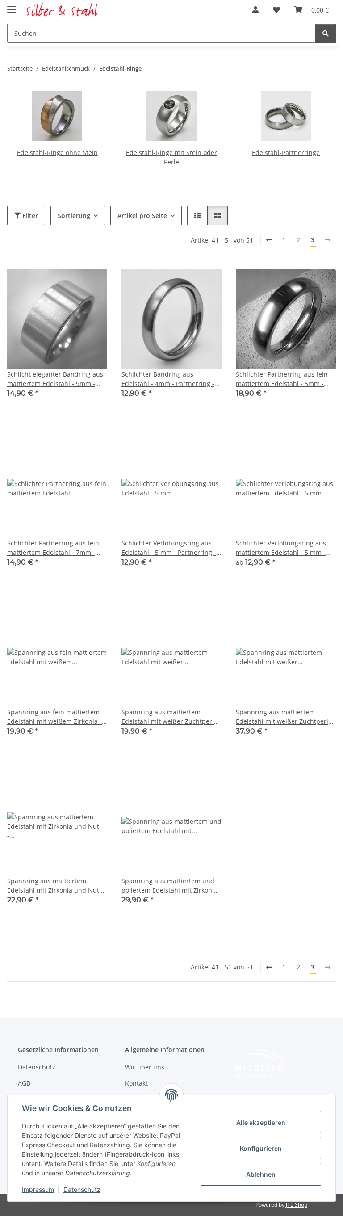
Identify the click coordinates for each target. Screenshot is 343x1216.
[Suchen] (325, 33)
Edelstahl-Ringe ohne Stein (57, 152)
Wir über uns (144, 1067)
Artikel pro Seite (142, 215)
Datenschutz (81, 1189)
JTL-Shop (296, 1204)
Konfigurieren (261, 1148)
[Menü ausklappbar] (11, 5)
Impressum (38, 1189)
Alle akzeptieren (260, 1122)
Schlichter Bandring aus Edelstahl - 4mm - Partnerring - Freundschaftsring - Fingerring (167, 379)
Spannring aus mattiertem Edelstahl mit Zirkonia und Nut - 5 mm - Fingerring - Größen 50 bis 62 (55, 885)
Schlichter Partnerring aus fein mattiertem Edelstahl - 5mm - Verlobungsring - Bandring (282, 379)
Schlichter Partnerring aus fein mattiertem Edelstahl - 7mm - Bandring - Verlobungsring (53, 548)
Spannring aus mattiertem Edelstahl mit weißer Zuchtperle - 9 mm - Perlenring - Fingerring (286, 717)
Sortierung (74, 215)
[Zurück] (269, 239)
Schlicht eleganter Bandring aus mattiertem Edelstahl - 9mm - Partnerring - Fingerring (55, 379)
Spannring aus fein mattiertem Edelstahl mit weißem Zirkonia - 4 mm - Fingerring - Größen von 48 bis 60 (57, 717)
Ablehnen (261, 1174)
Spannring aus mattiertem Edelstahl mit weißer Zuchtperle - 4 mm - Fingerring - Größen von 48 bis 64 (171, 717)
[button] (255, 10)
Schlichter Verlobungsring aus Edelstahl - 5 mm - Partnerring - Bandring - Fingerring (168, 548)
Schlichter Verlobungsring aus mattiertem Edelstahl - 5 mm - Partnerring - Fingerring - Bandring (281, 548)
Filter (29, 215)
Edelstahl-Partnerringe (286, 152)
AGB (24, 1083)
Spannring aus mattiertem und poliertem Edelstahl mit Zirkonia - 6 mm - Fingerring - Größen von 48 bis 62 (171, 885)
